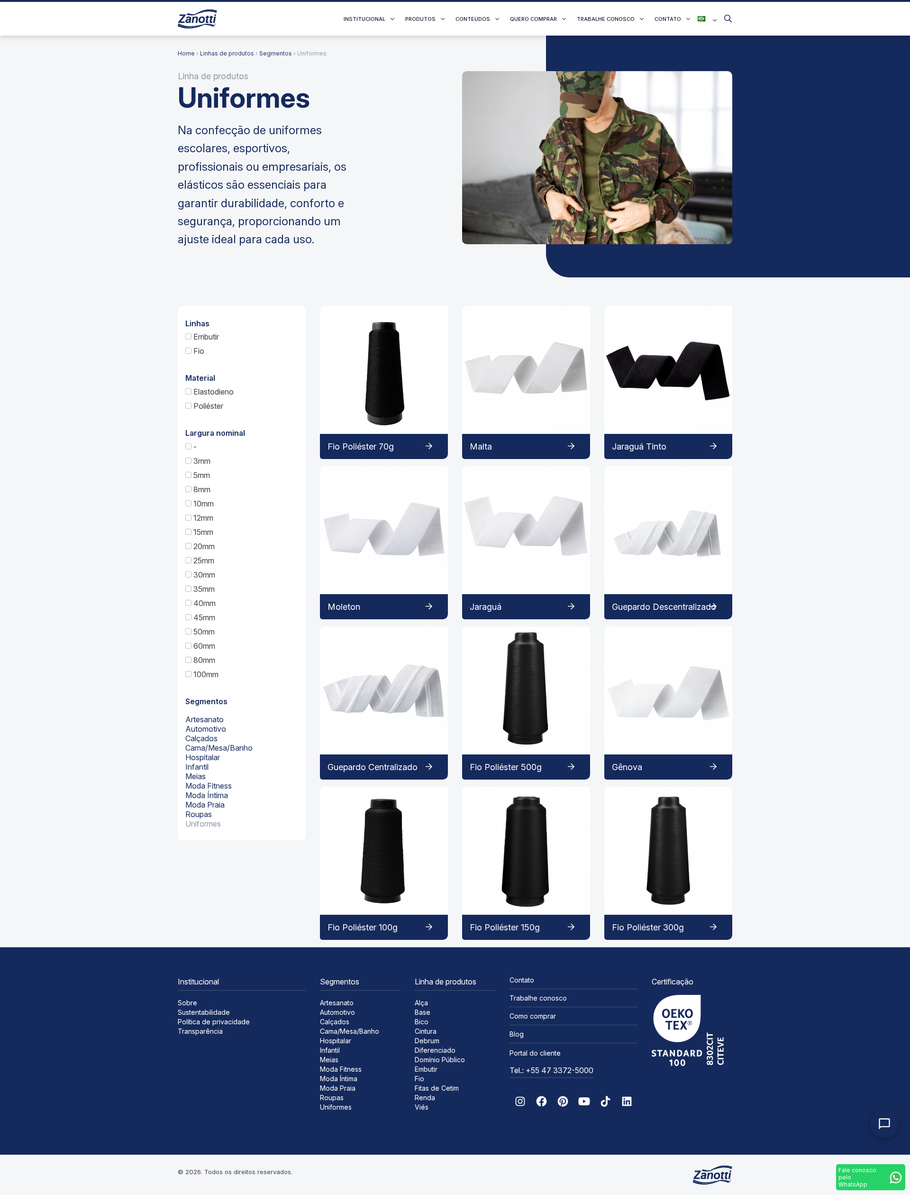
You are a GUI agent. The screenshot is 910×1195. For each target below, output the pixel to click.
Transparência (200, 1031)
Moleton (344, 607)
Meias (195, 776)
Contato (668, 19)
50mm (203, 631)
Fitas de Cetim (437, 1088)
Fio (197, 351)
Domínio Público (440, 1060)
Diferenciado (435, 1050)
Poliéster (207, 406)
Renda (425, 1098)
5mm (200, 475)
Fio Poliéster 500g (506, 767)
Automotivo (205, 729)
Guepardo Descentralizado (664, 607)
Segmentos (275, 53)
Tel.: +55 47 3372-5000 (551, 1070)
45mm (203, 617)
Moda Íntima (206, 795)
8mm (200, 489)
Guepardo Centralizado (373, 767)
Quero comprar (533, 19)
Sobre (187, 1003)
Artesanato (204, 719)
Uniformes (203, 823)
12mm (202, 518)
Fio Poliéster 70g (361, 446)
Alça (421, 1003)
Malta (481, 446)
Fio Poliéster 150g (505, 927)
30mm (203, 574)
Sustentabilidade (204, 1012)
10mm (202, 503)
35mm (203, 589)
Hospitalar (202, 757)
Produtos (420, 19)
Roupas (198, 814)
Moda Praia (205, 804)
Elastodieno (212, 391)
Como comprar (533, 1016)
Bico (421, 1022)
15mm (202, 532)
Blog (517, 1034)
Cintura (426, 1031)
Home (186, 53)
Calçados (201, 738)
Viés (421, 1107)
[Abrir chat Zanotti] (884, 1124)
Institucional (364, 19)
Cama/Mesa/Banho (219, 748)
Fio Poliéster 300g (648, 927)
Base (422, 1012)
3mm (200, 461)
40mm (203, 603)
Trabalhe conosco (606, 19)
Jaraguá (485, 607)
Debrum (427, 1041)
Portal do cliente (535, 1053)
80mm (203, 660)
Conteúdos (472, 19)
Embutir (205, 336)
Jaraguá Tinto (639, 446)
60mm (203, 646)
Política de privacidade (214, 1022)
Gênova (627, 767)
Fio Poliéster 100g (363, 927)
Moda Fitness (208, 786)
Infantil (197, 767)
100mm (204, 674)
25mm (202, 560)
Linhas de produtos (227, 53)
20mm (203, 546)
